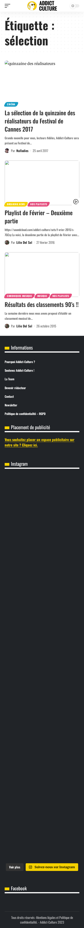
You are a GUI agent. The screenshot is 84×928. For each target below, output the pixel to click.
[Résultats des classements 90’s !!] (42, 274)
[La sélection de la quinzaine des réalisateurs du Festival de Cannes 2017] (42, 83)
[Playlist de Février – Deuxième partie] (42, 182)
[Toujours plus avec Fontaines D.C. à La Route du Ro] (42, 540)
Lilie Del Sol (24, 242)
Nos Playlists (38, 204)
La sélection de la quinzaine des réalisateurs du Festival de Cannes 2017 (40, 120)
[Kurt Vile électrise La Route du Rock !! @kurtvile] (42, 625)
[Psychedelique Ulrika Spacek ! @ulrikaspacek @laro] (42, 668)
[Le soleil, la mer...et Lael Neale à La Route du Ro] (42, 796)
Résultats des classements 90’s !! (42, 304)
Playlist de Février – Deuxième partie (39, 216)
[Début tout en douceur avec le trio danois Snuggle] (42, 753)
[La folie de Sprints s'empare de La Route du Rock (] (42, 838)
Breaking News (16, 204)
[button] (9, 6)
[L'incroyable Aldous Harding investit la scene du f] (42, 710)
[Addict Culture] (42, 6)
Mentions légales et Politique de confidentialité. (46, 920)
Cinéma (11, 104)
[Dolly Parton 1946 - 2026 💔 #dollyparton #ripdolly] (42, 497)
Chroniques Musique (19, 296)
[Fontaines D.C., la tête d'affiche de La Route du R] (42, 582)
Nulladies (22, 150)
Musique (42, 296)
